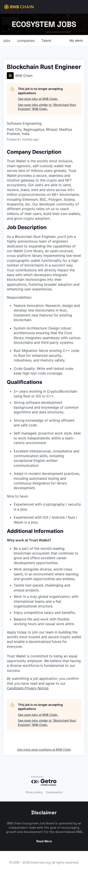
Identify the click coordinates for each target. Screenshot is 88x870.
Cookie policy (54, 792)
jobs (6, 40)
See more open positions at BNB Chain (44, 749)
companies (26, 40)
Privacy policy (34, 792)
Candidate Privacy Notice (27, 688)
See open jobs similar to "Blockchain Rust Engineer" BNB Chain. (47, 107)
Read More (44, 841)
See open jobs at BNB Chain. (38, 99)
